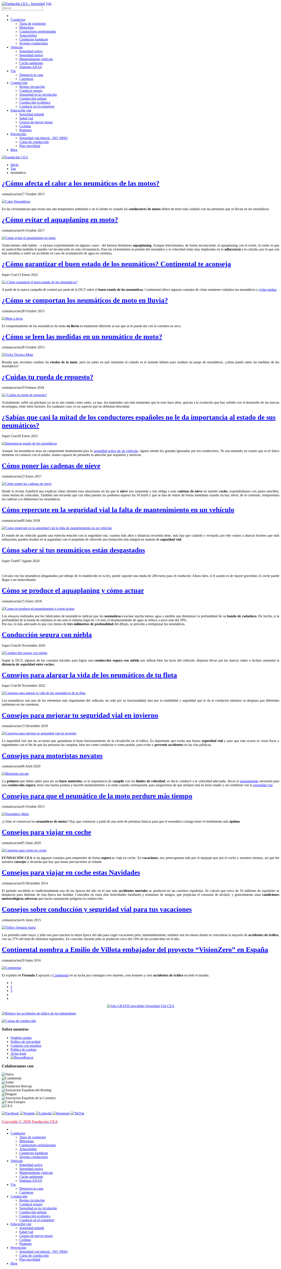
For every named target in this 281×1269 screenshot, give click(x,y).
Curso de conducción (34, 142)
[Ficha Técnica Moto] (17, 355)
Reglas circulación (32, 87)
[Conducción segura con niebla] (24, 653)
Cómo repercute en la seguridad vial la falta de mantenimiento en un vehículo (118, 510)
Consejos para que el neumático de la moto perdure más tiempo (97, 796)
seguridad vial (262, 785)
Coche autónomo (31, 63)
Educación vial (21, 110)
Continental (61, 975)
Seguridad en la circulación (38, 94)
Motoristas (26, 27)
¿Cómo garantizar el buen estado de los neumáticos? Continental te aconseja (116, 264)
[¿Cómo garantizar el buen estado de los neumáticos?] (39, 282)
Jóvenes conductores (33, 43)
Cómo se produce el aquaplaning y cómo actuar (73, 590)
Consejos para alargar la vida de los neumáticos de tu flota (89, 675)
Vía (13, 71)
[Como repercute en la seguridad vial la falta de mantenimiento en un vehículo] (57, 528)
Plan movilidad (29, 146)
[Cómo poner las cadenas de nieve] (27, 484)
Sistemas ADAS (30, 67)
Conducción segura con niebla (47, 635)
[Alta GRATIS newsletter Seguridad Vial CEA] (140, 1006)
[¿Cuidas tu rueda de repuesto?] (24, 395)
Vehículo (17, 47)
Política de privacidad (25, 1042)
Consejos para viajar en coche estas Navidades (71, 872)
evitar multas (267, 289)
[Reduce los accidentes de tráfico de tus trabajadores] (140, 1013)
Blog (14, 150)
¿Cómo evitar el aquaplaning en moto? (60, 220)
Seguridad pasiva (31, 55)
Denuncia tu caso (31, 75)
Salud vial (26, 118)
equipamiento (249, 781)
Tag (13, 168)
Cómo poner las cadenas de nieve (51, 466)
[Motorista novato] (15, 774)
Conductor (18, 19)
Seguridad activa (30, 51)
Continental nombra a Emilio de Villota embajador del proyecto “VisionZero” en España (135, 949)
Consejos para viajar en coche (46, 832)
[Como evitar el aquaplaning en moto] (29, 238)
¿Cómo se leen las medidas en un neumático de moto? (82, 337)
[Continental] (11, 968)
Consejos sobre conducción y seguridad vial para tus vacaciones (97, 909)
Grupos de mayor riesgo (36, 122)
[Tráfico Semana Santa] (19, 927)
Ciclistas (25, 126)
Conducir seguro (30, 90)
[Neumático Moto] (15, 814)
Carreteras (26, 79)
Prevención (18, 134)
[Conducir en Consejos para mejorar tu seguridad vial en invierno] (39, 733)
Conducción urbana (33, 98)
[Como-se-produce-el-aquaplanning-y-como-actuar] (38, 609)
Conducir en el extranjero (36, 106)
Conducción (19, 83)
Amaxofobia (28, 35)
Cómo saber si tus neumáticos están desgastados (73, 550)
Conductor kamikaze (33, 39)
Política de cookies (23, 1049)
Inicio (14, 165)
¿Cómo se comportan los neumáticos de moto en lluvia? (85, 300)
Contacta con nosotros (26, 1045)
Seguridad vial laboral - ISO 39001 (43, 138)
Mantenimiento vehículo (36, 59)
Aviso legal (18, 1053)
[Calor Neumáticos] (16, 201)
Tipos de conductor (32, 23)
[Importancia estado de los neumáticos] (29, 443)
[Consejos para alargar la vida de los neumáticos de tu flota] (43, 693)
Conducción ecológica (34, 102)
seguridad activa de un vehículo (116, 451)
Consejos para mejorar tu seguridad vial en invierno (80, 715)
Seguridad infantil (31, 114)
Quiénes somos (21, 1038)
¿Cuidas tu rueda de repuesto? (47, 377)
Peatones (25, 130)
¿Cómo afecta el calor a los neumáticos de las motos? (80, 183)
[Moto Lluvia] (12, 318)
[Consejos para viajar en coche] (24, 850)
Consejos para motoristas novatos (52, 756)
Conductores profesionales (37, 31)
